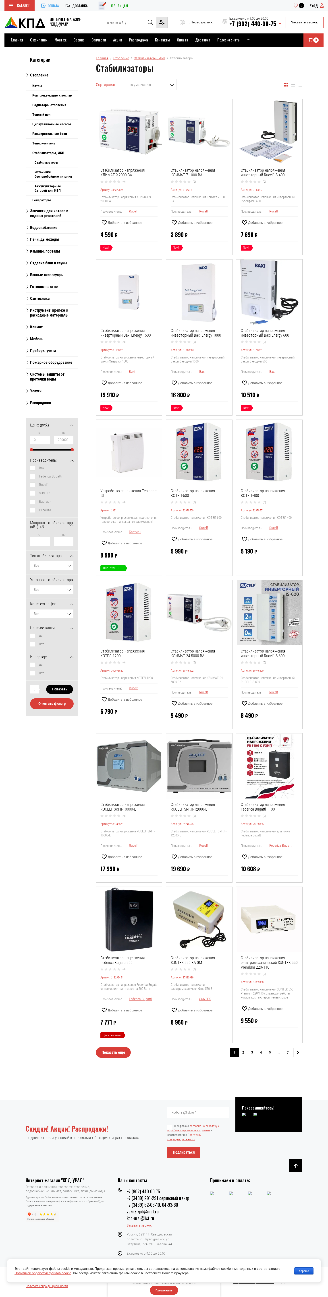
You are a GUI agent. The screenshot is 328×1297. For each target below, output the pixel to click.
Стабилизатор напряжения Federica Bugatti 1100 (263, 806)
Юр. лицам (119, 5)
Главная (17, 40)
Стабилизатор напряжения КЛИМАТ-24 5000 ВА (193, 653)
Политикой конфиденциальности (174, 1283)
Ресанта (45, 510)
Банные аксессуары (47, 274)
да (41, 635)
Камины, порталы (45, 251)
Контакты (162, 40)
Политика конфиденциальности (47, 1286)
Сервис (79, 40)
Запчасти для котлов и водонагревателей (49, 213)
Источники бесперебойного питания (53, 174)
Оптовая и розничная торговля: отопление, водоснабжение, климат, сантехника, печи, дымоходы (65, 1189)
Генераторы (41, 200)
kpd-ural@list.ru (140, 1218)
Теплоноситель (43, 143)
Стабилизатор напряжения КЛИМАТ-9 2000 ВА (122, 172)
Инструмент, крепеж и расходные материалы (49, 312)
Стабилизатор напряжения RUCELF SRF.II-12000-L (193, 806)
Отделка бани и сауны (48, 263)
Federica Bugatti (50, 476)
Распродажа (138, 40)
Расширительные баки (49, 134)
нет (41, 644)
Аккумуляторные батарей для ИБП (48, 188)
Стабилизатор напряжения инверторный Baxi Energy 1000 (196, 333)
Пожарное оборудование (51, 362)
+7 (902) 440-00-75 (252, 23)
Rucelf (43, 484)
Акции (117, 40)
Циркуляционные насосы (51, 124)
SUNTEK (45, 493)
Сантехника (40, 298)
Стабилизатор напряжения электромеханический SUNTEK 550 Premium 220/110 (269, 962)
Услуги (36, 391)
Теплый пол (41, 114)
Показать (59, 689)
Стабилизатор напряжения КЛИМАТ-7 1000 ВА (193, 172)
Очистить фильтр (52, 703)
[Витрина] (286, 84)
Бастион (45, 501)
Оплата (53, 5)
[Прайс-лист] (300, 84)
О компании (39, 40)
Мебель (36, 338)
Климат (36, 327)
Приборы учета (43, 350)
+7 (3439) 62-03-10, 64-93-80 (152, 1204)
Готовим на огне (44, 286)
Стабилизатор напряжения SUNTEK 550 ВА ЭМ (193, 960)
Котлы (37, 86)
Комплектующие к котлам (52, 95)
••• (249, 40)
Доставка (80, 5)
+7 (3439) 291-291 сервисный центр (158, 1198)
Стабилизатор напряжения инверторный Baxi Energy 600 (265, 333)
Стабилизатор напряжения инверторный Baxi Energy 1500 (125, 333)
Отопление (39, 75)
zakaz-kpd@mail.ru (143, 1211)
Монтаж (60, 40)
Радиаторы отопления (49, 105)
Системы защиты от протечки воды (47, 376)
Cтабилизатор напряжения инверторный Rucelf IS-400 (263, 172)
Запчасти (99, 40)
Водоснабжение (43, 227)
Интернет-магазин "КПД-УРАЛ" (65, 21)
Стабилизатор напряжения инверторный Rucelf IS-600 (263, 653)
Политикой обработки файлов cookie (43, 1273)
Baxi (42, 468)
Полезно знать (228, 40)
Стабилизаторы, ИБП (48, 153)
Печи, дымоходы (44, 239)
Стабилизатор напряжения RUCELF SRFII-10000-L (122, 806)
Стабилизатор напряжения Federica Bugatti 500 (122, 960)
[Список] (293, 84)
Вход (313, 5)
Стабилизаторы (46, 162)
